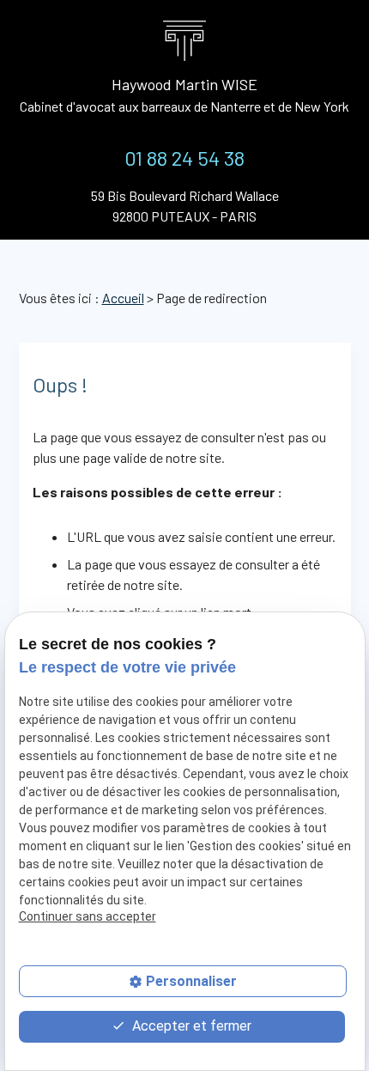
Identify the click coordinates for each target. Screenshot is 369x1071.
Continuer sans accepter (87, 916)
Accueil (123, 297)
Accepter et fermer (190, 1026)
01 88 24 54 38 (184, 157)
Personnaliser (191, 981)
